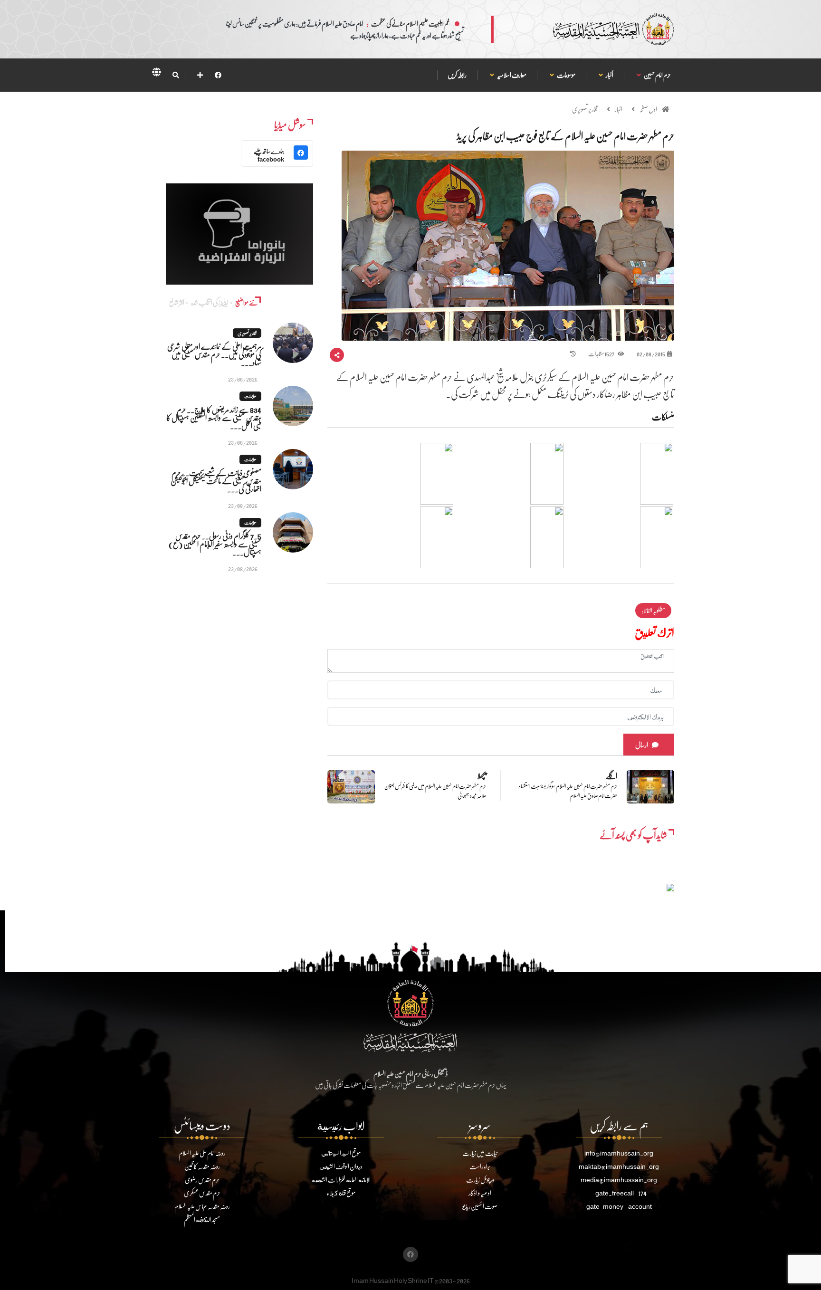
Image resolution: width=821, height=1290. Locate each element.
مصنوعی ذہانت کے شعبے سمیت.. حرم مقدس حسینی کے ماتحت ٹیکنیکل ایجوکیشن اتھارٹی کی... (216, 480)
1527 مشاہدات (601, 354)
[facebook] (218, 75)
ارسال (641, 745)
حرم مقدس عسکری (202, 1193)
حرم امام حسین (657, 75)
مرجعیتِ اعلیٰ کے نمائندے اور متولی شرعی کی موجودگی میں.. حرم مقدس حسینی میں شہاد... (214, 354)
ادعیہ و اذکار (479, 1193)
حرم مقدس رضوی (202, 1179)
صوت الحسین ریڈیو (479, 1206)
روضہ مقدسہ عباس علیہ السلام (202, 1206)
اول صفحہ (648, 109)
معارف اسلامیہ (511, 75)
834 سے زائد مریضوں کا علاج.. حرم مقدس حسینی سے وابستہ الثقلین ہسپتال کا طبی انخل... (213, 417)
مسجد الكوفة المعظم (202, 1219)
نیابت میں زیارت (479, 1153)
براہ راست (479, 1166)
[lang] (156, 73)
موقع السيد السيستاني (341, 1153)
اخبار (618, 109)
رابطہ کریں (457, 75)
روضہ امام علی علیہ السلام (202, 1153)
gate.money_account (619, 1206)
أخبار (609, 75)
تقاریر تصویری (585, 109)
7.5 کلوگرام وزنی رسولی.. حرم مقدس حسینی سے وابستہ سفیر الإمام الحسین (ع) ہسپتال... (215, 543)
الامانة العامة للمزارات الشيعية (341, 1179)
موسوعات (565, 75)
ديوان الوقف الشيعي (341, 1166)
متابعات (250, 396)
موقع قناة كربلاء (340, 1193)
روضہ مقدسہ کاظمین (202, 1166)
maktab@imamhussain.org (619, 1166)
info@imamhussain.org (618, 1153)
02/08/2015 (651, 354)
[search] (175, 75)
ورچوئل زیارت (480, 1179)
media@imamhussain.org (619, 1179)
